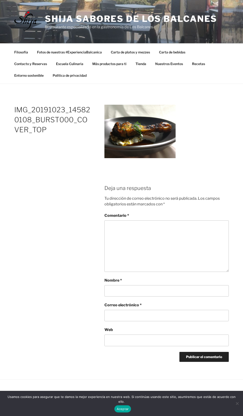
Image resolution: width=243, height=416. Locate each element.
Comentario (116, 215)
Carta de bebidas (172, 52)
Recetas (198, 64)
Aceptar (123, 409)
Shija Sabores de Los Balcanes (131, 19)
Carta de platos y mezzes (130, 52)
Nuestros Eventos (169, 64)
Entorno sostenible (29, 75)
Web (108, 329)
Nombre (113, 280)
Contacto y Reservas (30, 64)
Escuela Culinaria (69, 64)
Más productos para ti (109, 64)
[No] (237, 403)
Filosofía (21, 52)
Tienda (141, 64)
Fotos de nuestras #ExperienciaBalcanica (69, 52)
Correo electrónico (123, 305)
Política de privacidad (70, 75)
